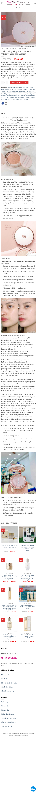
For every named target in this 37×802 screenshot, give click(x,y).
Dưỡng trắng (13, 89)
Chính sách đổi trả (7, 687)
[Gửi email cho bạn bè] (6, 103)
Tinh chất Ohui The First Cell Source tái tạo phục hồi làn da (27, 636)
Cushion (31, 87)
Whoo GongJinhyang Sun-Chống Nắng (15, 91)
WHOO (3, 91)
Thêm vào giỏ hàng (19, 83)
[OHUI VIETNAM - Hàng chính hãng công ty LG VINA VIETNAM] (18, 3)
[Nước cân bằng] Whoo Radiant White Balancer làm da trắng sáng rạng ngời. (27, 577)
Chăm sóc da (18, 87)
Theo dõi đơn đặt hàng (8, 718)
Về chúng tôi (5, 675)
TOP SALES (13, 49)
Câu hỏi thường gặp (7, 691)
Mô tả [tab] (3, 113)
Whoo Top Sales (23, 49)
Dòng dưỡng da (5, 89)
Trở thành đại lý (6, 726)
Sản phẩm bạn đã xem (8, 722)
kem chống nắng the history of (12, 95)
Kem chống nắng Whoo (12, 97)
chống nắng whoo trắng (19, 94)
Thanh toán (5, 706)
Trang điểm (32, 89)
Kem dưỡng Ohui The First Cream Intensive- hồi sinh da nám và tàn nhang (9, 577)
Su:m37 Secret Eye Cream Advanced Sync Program (9, 546)
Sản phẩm (19, 89)
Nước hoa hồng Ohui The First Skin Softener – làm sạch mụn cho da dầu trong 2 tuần (9, 607)
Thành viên (5, 710)
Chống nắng (25, 87)
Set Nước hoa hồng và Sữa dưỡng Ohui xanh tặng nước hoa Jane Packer (27, 548)
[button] (2, 3)
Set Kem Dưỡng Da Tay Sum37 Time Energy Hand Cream (27, 606)
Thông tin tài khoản (7, 714)
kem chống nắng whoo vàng (21, 99)
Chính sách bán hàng (8, 679)
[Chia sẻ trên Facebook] (2, 103)
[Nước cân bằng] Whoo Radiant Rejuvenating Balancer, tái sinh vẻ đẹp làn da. (9, 637)
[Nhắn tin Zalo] (33, 789)
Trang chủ (4, 49)
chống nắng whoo (8, 94)
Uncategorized (11, 87)
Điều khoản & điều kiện (9, 683)
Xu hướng (4, 702)
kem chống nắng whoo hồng (25, 97)
